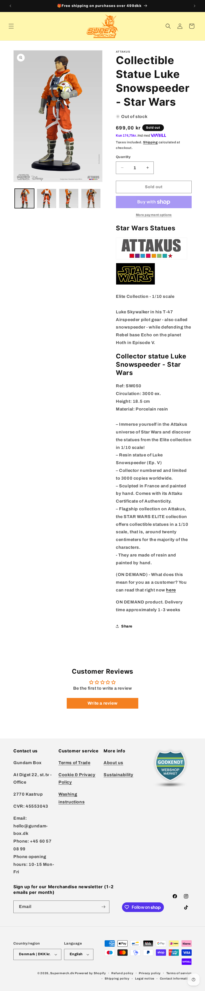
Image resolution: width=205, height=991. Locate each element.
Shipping (150, 142)
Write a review (102, 703)
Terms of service (179, 973)
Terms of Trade (74, 762)
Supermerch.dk (62, 973)
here (171, 590)
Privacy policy (150, 973)
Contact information (176, 978)
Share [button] (126, 626)
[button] (11, 26)
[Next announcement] (194, 6)
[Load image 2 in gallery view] (46, 198)
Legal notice (144, 978)
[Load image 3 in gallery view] (68, 198)
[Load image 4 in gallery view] (91, 198)
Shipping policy (117, 978)
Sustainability (118, 774)
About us (113, 762)
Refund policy (122, 973)
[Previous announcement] (10, 6)
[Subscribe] (103, 907)
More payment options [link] (154, 215)
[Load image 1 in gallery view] (24, 198)
